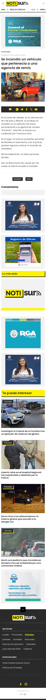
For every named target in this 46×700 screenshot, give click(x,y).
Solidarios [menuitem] (27, 649)
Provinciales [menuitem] (17, 634)
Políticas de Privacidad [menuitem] (12, 667)
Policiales (5, 52)
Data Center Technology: (25, 695)
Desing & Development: (21, 695)
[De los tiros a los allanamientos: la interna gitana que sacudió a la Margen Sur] (23, 498)
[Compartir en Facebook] (26, 109)
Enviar (36, 109)
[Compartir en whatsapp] (17, 109)
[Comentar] (11, 109)
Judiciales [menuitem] (6, 639)
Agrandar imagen (40, 77)
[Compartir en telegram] (21, 109)
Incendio (18, 179)
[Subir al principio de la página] (23, 609)
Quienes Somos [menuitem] (23, 663)
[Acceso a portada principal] (17, 3)
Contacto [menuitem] (12, 663)
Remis (29, 179)
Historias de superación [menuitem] (12, 644)
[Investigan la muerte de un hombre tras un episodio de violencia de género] (23, 413)
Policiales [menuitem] (29, 634)
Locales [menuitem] (5, 634)
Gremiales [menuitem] (17, 639)
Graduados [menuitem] (31, 644)
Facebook (20, 684)
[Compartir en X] (31, 109)
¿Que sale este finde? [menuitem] (11, 649)
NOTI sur (26, 691)
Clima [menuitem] (4, 663)
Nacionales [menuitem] (30, 639)
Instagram (26, 684)
